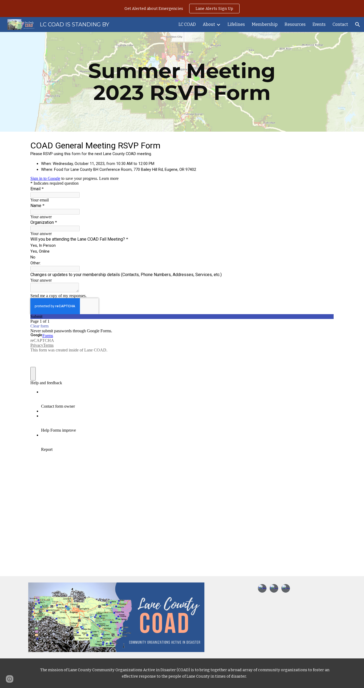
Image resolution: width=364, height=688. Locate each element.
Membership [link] (265, 24)
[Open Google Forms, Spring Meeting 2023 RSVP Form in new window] (326, 145)
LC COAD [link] (187, 24)
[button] (357, 24)
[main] (182, 81)
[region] (182, 8)
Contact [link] (340, 24)
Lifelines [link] (236, 24)
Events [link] (319, 24)
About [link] (209, 24)
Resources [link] (295, 24)
